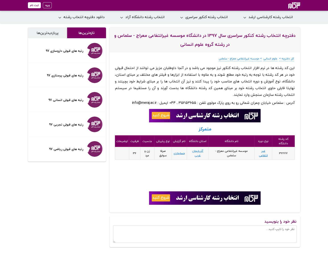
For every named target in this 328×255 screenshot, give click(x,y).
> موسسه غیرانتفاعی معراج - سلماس (240, 58)
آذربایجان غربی (197, 153)
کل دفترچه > (286, 58)
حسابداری (179, 153)
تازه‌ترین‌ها (87, 33)
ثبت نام (34, 5)
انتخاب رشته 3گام (288, 5)
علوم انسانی (270, 58)
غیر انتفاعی (263, 153)
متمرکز (205, 129)
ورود (47, 5)
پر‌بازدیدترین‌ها (47, 33)
